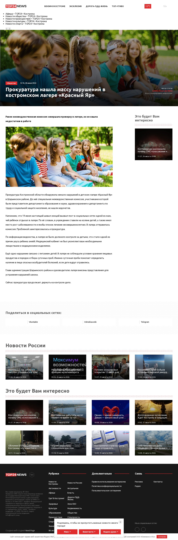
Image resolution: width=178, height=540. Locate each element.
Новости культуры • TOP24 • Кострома (26, 21)
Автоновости (55, 488)
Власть (70, 493)
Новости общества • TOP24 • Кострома (26, 16)
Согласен (162, 537)
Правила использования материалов (109, 482)
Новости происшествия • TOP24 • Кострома (29, 18)
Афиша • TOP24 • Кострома (20, 13)
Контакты (158, 482)
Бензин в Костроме (54, 6)
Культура (53, 508)
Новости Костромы (53, 483)
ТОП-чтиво (118, 6)
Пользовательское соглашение (106, 490)
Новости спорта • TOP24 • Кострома (25, 23)
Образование (55, 513)
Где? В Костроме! (56, 498)
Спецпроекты (73, 517)
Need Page (30, 530)
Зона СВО (71, 504)
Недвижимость (74, 508)
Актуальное (72, 488)
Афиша (52, 493)
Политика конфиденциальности (107, 486)
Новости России (74, 483)
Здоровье (53, 504)
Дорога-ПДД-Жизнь (97, 6)
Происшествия (55, 517)
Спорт (51, 522)
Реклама (139, 482)
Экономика (54, 526)
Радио (138, 486)
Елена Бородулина (162, 90)
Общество (72, 513)
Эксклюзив (75, 6)
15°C (147, 6)
